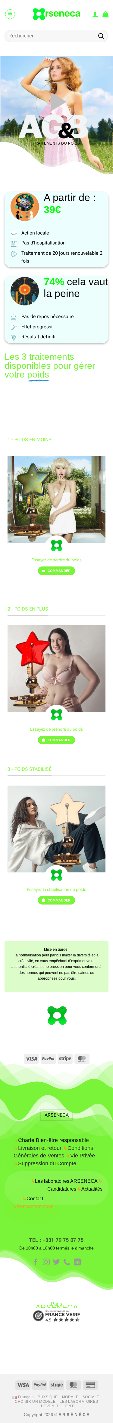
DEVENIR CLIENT (57, 1406)
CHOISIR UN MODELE (35, 1401)
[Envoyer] (101, 36)
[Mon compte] (95, 14)
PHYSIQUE (48, 1397)
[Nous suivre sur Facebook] (35, 1262)
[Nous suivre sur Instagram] (46, 1262)
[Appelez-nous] (66, 1262)
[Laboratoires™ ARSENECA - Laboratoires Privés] (56, 14)
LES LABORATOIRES (79, 1401)
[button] (10, 14)
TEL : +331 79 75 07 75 (56, 1240)
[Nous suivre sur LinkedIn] (77, 1262)
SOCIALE (91, 1397)
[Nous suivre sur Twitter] (56, 1262)
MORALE (70, 1397)
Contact (33, 1198)
